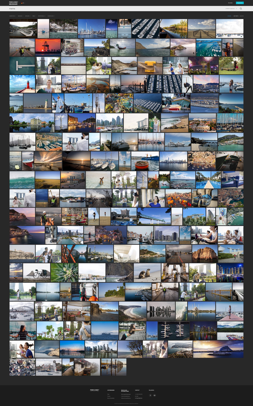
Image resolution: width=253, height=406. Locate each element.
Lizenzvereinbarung (125, 396)
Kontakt (136, 396)
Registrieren (239, 2)
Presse (108, 396)
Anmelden (230, 2)
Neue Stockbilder (110, 398)
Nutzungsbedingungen (126, 394)
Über (108, 394)
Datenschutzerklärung (126, 398)
